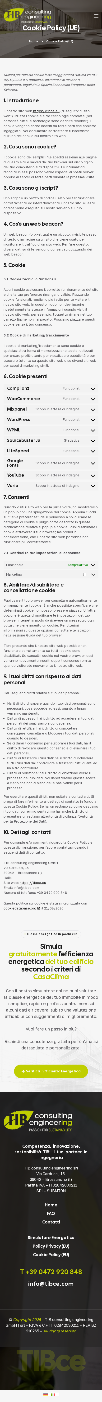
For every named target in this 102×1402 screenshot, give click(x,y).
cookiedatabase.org (20, 908)
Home (33, 41)
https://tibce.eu (46, 111)
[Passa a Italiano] (55, 1394)
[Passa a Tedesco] (47, 1394)
